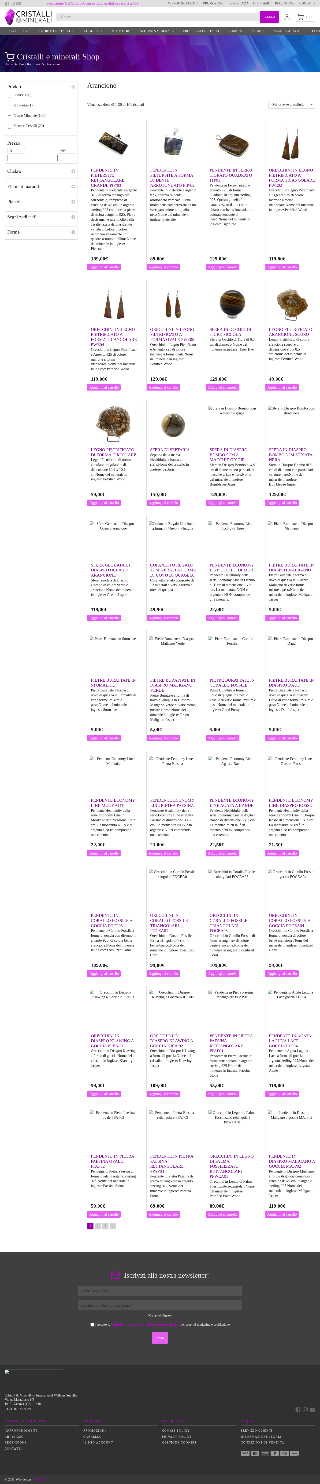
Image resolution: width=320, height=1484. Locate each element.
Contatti (307, 3)
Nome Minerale (29, 115)
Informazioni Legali (261, 1436)
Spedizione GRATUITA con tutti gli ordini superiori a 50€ (92, 3)
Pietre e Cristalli (54, 31)
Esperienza (238, 3)
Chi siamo (261, 3)
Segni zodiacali (288, 31)
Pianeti (257, 31)
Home (9, 64)
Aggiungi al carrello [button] (104, 267)
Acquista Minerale (157, 31)
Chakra (235, 31)
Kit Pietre (121, 31)
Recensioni (285, 3)
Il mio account (98, 1442)
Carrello (92, 1436)
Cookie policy (176, 1430)
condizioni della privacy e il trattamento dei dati (145, 1324)
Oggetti (91, 31)
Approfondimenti (182, 3)
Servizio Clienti (256, 1430)
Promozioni (213, 3)
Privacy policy (177, 1436)
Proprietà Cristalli (201, 31)
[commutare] (73, 86)
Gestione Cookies (179, 1442)
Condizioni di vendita (262, 1442)
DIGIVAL (40, 1479)
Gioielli (16, 31)
